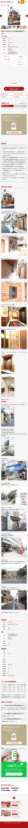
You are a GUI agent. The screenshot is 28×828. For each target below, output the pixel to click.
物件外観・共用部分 (19, 94)
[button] (1, 16)
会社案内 (14, 790)
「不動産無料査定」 (4, 721)
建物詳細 (17, 96)
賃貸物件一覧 (5, 94)
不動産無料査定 (6, 696)
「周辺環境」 (3, 715)
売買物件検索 (15, 788)
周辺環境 (4, 96)
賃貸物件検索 (5, 788)
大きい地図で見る (14, 83)
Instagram (19, 2)
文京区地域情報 (5, 790)
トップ (3, 5)
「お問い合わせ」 (18, 709)
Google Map (14, 805)
